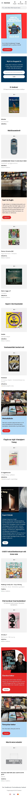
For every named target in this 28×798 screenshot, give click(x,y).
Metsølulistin (7, 418)
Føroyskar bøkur (9, 724)
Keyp (5, 542)
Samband (23, 787)
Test (3, 787)
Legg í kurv (6, 217)
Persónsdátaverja (16, 787)
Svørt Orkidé (7, 515)
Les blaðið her (7, 49)
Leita (14, 76)
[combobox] (15, 7)
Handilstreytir (8, 787)
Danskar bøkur (8, 676)
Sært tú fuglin (7, 200)
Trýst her (6, 430)
